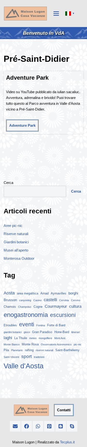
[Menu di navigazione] (56, 13)
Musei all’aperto (16, 250)
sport (26, 356)
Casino (37, 300)
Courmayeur (56, 306)
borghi (73, 293)
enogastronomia (26, 314)
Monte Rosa (30, 344)
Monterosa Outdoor (19, 258)
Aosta (9, 293)
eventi (26, 324)
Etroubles (10, 325)
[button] (15, 426)
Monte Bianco (12, 344)
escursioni (63, 315)
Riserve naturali (16, 234)
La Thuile (20, 338)
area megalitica (27, 293)
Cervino (75, 300)
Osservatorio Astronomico (56, 344)
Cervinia (64, 300)
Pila (6, 350)
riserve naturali (44, 350)
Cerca (8, 183)
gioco (27, 332)
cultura (75, 306)
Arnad (44, 293)
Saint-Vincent (11, 357)
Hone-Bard (61, 332)
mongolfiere (45, 338)
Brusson (10, 300)
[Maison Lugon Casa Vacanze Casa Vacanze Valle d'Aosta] (25, 13)
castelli (50, 299)
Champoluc (24, 306)
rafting (29, 350)
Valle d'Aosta (24, 366)
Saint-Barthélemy (67, 350)
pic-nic (77, 344)
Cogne (38, 306)
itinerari (75, 332)
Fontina (40, 325)
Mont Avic (60, 338)
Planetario (17, 350)
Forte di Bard (56, 325)
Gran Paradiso (42, 332)
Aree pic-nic (13, 226)
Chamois (10, 306)
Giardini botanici (16, 242)
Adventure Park (27, 77)
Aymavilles (58, 293)
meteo (32, 338)
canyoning (25, 300)
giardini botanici (13, 332)
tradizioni (39, 357)
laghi (8, 337)
